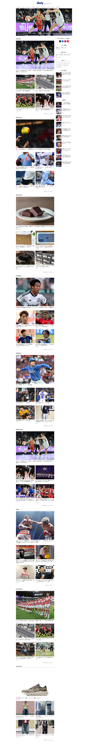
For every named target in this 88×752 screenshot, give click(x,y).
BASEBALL (18, 353)
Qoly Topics (19, 117)
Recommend (19, 194)
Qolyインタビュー (67, 63)
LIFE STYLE (19, 666)
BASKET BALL (19, 429)
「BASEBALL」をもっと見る (47, 425)
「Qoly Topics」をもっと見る (47, 191)
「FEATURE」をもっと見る (47, 113)
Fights (17, 509)
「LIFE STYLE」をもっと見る (47, 740)
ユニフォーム (59, 63)
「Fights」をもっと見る (48, 585)
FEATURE (18, 38)
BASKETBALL (65, 65)
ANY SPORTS (19, 589)
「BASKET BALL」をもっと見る (47, 505)
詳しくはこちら (58, 57)
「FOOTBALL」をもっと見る (47, 349)
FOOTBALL (18, 275)
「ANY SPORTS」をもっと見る (47, 662)
